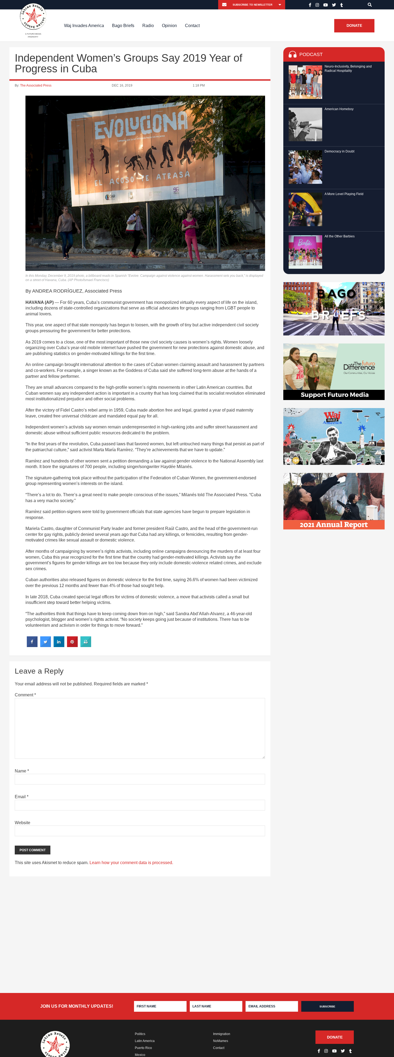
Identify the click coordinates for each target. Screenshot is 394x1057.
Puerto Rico (143, 1048)
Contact (192, 25)
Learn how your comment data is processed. (131, 862)
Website (22, 822)
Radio (148, 25)
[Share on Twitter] (45, 645)
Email (21, 796)
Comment (25, 695)
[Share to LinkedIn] (59, 645)
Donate (354, 26)
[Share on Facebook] (32, 645)
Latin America (145, 1041)
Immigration (221, 1034)
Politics (140, 1034)
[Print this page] (85, 645)
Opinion (169, 25)
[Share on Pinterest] (72, 645)
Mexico (140, 1055)
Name (22, 771)
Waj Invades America (84, 25)
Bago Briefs (123, 25)
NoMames (220, 1041)
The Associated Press (35, 85)
